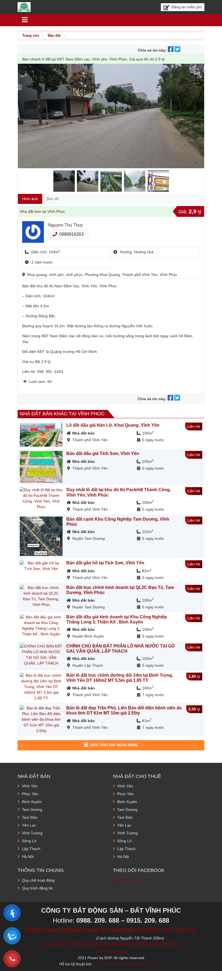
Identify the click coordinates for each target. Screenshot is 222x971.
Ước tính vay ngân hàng (114, 745)
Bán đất (54, 35)
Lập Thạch (31, 849)
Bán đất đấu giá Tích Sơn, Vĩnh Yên (102, 453)
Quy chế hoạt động (38, 880)
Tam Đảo (29, 817)
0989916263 (71, 234)
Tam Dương (32, 809)
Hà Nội (28, 856)
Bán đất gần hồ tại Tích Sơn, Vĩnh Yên (105, 563)
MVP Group (103, 964)
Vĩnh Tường (32, 833)
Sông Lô (29, 841)
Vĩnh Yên (30, 786)
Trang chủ (30, 35)
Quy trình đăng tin (37, 888)
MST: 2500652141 (111, 951)
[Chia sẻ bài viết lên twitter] (178, 50)
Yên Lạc (29, 825)
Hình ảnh (30, 199)
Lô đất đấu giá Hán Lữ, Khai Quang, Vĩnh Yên (112, 425)
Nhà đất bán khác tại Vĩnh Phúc (62, 413)
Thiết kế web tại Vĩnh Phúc (140, 964)
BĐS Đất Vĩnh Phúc (129, 880)
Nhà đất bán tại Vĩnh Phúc (42, 211)
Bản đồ (53, 199)
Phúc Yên (30, 794)
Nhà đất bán (83, 433)
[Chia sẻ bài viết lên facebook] (171, 50)
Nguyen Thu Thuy (65, 225)
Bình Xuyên (32, 802)
